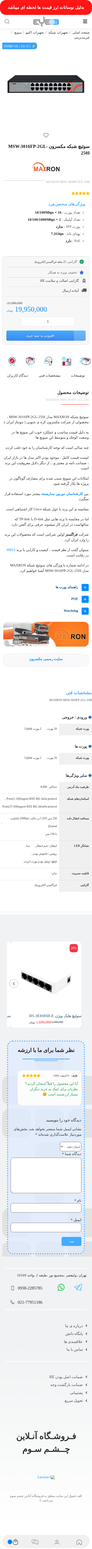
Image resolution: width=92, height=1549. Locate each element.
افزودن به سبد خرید (40, 335)
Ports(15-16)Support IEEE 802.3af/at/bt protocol (29, 806)
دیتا (28, 845)
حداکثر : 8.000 (49, 787)
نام (77, 1200)
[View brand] (46, 163)
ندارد (54, 873)
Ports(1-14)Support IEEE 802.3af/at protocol (32, 798)
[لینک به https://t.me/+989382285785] (78, 1287)
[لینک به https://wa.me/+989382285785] (61, 1287)
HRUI (11, 550)
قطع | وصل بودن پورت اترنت (40, 861)
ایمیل (76, 1220)
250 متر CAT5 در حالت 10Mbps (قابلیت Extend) (33, 822)
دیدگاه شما (71, 1154)
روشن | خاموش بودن (45, 853)
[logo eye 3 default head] (46, 18)
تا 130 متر (51, 834)
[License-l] (46, 1477)
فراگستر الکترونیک (45, 885)
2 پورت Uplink (33, 728)
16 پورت (52, 728)
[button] (46, 587)
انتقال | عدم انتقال (46, 845)
